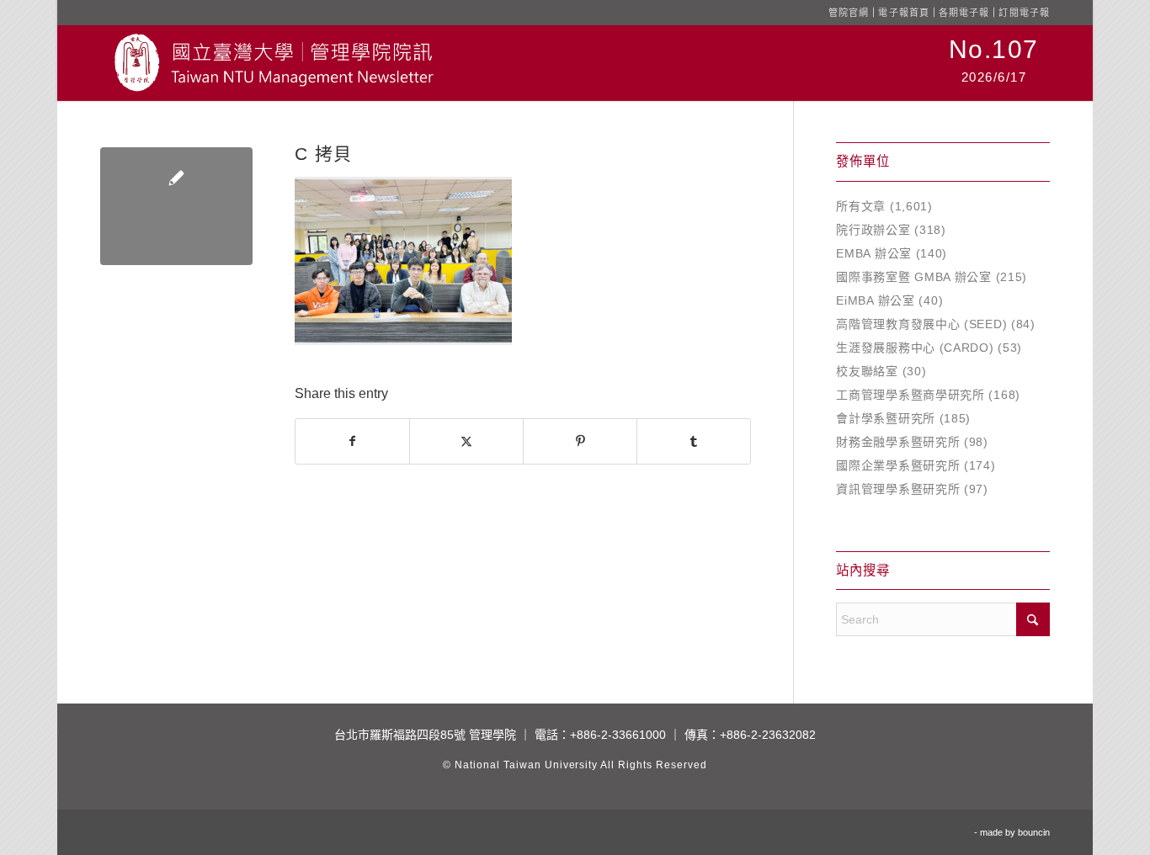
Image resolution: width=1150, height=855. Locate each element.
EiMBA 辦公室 (875, 300)
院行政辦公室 (873, 229)
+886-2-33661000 (618, 734)
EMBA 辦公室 (874, 253)
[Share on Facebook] (352, 441)
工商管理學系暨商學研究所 (910, 394)
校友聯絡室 (867, 371)
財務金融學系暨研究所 (898, 442)
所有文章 (861, 206)
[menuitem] (994, 63)
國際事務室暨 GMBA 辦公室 (914, 277)
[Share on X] (466, 441)
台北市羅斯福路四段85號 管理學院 (425, 734)
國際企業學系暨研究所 (898, 465)
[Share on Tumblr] (693, 441)
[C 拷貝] (176, 206)
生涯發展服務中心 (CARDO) (914, 347)
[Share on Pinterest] (580, 441)
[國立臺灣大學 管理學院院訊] (273, 63)
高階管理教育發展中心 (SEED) (921, 324)
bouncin (1034, 832)
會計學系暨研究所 (885, 418)
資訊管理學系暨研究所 (898, 489)
